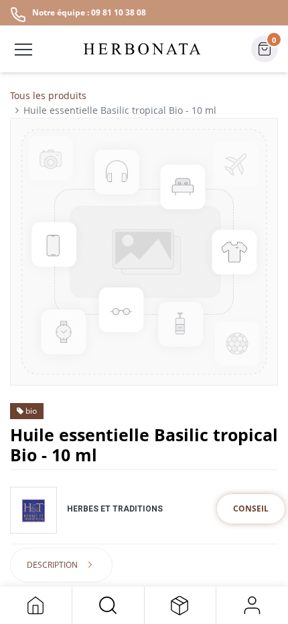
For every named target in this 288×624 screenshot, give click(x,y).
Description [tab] (52, 564)
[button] (108, 605)
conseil (251, 508)
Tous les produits (48, 95)
